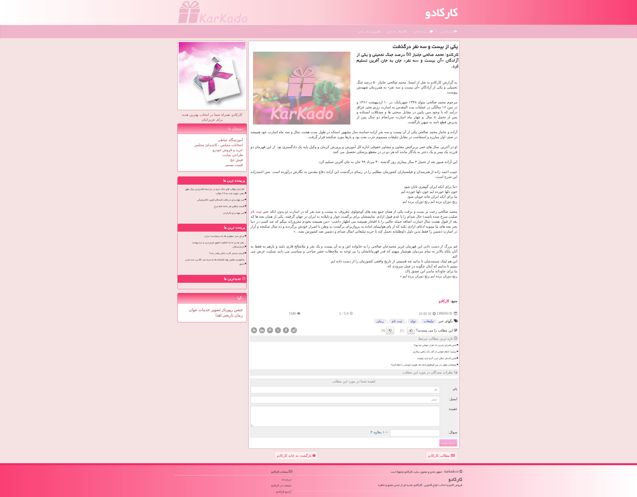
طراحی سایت (232, 155)
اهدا (218, 315)
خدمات (203, 310)
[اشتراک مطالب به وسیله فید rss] (254, 330)
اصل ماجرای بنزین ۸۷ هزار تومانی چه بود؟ (435, 345)
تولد (413, 321)
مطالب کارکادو (439, 455)
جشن (238, 310)
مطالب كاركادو (395, 31)
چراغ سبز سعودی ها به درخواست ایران (224, 236)
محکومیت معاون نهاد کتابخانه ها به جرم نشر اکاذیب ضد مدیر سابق (214, 261)
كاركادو (444, 301)
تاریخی (227, 315)
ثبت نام (256, 211)
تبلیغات (429, 321)
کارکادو (441, 12)
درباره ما (286, 479)
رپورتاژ (227, 310)
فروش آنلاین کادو (368, 31)
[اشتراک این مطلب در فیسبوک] (285, 330)
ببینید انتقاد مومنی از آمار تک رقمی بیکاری (434, 351)
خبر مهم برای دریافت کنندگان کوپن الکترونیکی (220, 199)
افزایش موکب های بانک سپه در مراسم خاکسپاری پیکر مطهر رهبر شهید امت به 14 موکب (214, 191)
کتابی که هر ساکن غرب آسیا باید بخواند (436, 358)
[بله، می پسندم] (411, 330)
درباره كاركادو (422, 31)
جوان (193, 310)
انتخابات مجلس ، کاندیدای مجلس (218, 145)
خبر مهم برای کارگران (233, 212)
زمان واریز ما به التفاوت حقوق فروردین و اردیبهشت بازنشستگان (218, 244)
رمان (380, 321)
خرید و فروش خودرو (227, 150)
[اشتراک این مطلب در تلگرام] (293, 330)
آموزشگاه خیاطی (230, 140)
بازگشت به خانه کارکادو (295, 455)
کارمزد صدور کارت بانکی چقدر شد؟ (226, 253)
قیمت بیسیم (234, 165)
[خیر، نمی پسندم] (390, 330)
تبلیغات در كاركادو (281, 485)
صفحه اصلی (447, 31)
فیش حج (236, 160)
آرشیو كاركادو (283, 491)
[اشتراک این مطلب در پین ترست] (269, 330)
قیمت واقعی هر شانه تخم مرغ (229, 206)
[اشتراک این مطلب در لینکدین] (262, 330)
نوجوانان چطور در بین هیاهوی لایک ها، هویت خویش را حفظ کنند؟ (423, 364)
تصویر (215, 310)
